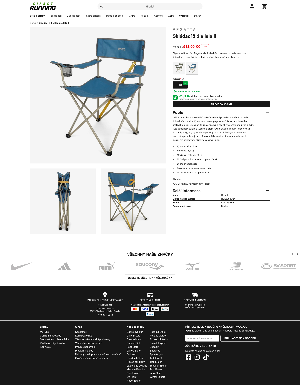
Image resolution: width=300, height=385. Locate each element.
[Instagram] (197, 357)
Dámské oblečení (114, 15)
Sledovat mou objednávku (54, 339)
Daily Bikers (133, 335)
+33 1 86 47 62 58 (105, 314)
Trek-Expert (156, 362)
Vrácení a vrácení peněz (88, 343)
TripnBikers (156, 369)
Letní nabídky (37, 15)
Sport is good (157, 354)
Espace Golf (133, 343)
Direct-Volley (134, 339)
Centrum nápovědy (50, 335)
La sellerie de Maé (137, 365)
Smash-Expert (157, 343)
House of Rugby (136, 362)
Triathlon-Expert (158, 365)
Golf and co (133, 354)
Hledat (150, 6)
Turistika (144, 15)
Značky (197, 15)
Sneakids (155, 350)
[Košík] (264, 6)
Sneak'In (154, 347)
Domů (33, 22)
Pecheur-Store (158, 332)
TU (183, 84)
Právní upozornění (85, 347)
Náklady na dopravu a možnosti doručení (97, 354)
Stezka (131, 15)
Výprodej (184, 15)
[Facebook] (188, 357)
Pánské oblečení (93, 15)
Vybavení (158, 15)
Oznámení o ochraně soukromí (92, 358)
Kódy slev (45, 347)
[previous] (292, 254)
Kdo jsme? (81, 332)
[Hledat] (101, 6)
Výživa (171, 15)
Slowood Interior (159, 339)
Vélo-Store (155, 373)
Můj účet (44, 332)
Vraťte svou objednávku (195, 307)
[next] (297, 254)
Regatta (184, 29)
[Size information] (183, 79)
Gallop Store (134, 350)
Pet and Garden (158, 335)
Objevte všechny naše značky (150, 278)
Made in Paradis (136, 369)
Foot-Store (132, 347)
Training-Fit (156, 358)
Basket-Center (135, 332)
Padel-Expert (134, 380)
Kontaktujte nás (105, 304)
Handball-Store (135, 358)
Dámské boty (73, 15)
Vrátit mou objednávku (52, 343)
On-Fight (131, 377)
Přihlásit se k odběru (240, 338)
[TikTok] (206, 357)
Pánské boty (56, 15)
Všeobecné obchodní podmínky (92, 339)
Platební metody (84, 350)
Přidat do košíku (221, 104)
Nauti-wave (133, 373)
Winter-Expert (157, 377)
